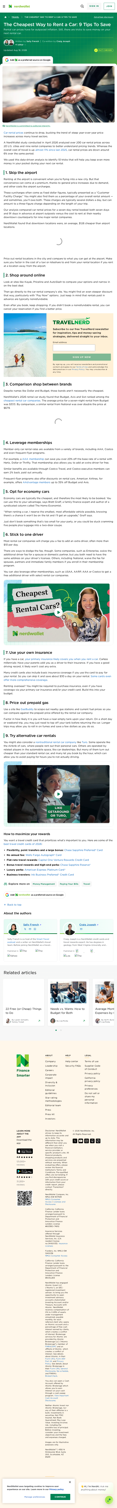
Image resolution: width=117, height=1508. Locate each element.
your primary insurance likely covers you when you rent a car (61, 659)
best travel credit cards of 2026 (23, 844)
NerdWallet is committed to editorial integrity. (27, 126)
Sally (31, 924)
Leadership (51, 1066)
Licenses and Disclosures (55, 1203)
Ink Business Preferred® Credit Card (52, 874)
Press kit (50, 1114)
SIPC (54, 1346)
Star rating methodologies (53, 1099)
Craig (87, 924)
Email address (60, 342)
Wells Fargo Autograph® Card (44, 855)
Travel (15, 17)
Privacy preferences (91, 1087)
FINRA (48, 1346)
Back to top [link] (14, 904)
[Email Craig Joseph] (81, 929)
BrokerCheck (51, 1376)
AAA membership (33, 459)
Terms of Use (82, 367)
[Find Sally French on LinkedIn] (35, 929)
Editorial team (53, 1105)
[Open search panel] (82, 6)
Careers (49, 1070)
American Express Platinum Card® (45, 869)
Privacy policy (92, 1073)
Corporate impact (51, 1076)
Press (48, 1110)
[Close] (112, 1482)
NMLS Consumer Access (56, 1256)
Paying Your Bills (69, 884)
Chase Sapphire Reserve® (75, 864)
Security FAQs (73, 1066)
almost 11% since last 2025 (51, 149)
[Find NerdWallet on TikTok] (98, 1141)
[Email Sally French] (30, 929)
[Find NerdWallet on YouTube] (80, 1141)
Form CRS (50, 1359)
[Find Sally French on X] (25, 929)
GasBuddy (27, 709)
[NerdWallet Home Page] (19, 6)
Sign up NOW (82, 357)
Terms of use (92, 1061)
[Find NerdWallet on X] (75, 1141)
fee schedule (62, 1371)
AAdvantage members (36, 482)
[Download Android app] (25, 1171)
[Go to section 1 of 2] (56, 1030)
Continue (60, 1497)
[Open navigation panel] (4, 6)
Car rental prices (13, 132)
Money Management (44, 884)
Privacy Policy (78, 369)
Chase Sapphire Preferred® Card (83, 850)
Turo (84, 742)
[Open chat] (109, 1500)
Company (50, 1061)
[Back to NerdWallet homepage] (5, 17)
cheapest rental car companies (22, 400)
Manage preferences (34, 1497)
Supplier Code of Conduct (92, 1067)
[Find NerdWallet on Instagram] (86, 1141)
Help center (71, 1061)
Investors (50, 1118)
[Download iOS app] (25, 1151)
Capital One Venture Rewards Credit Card (63, 859)
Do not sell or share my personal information (92, 1098)
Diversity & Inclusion (51, 1084)
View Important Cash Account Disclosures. (57, 1398)
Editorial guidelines (51, 1091)
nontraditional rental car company (55, 742)
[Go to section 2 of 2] (61, 1030)
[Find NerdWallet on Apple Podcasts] (92, 1141)
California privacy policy (92, 1079)
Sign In (94, 6)
